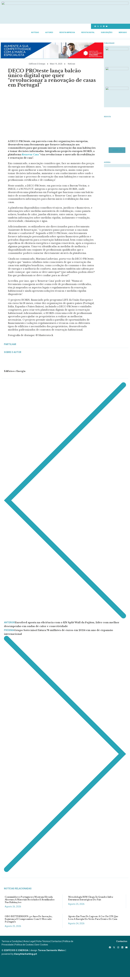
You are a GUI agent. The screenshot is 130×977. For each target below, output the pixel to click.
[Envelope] (106, 26)
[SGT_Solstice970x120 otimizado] (65, 3)
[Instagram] (101, 26)
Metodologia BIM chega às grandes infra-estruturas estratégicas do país (91, 898)
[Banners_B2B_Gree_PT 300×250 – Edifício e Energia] (117, 89)
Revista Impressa (67, 32)
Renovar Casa (30, 154)
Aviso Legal (29, 941)
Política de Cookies (24, 944)
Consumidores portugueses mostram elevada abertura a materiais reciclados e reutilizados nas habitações (29, 899)
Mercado (123, 32)
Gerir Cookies (41, 944)
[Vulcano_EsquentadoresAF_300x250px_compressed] (117, 49)
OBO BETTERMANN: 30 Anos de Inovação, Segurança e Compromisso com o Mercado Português (28, 919)
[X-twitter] (98, 26)
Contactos (56, 941)
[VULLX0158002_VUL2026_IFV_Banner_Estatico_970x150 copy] (52, 57)
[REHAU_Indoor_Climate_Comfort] (117, 69)
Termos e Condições (12, 941)
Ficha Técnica (43, 941)
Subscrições (106, 32)
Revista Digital (87, 32)
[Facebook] (95, 26)
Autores (49, 32)
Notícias (35, 32)
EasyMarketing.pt (25, 953)
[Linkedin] (103, 26)
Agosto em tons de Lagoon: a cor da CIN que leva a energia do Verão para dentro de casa (93, 917)
